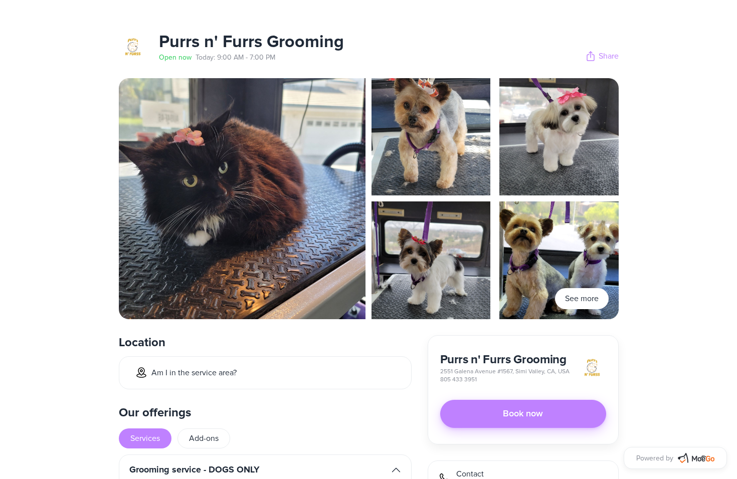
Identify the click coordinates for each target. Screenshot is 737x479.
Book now (523, 413)
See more (582, 299)
